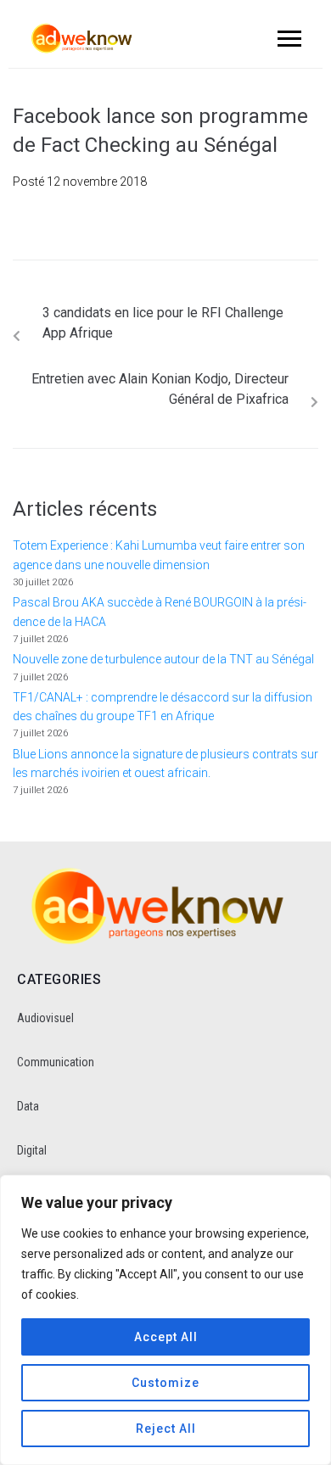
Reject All (166, 1428)
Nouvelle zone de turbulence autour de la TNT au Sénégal (163, 659)
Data (28, 1106)
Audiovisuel (45, 1018)
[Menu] (287, 38)
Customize (165, 1383)
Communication (55, 1062)
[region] (165, 1320)
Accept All (166, 1337)
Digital (32, 1150)
